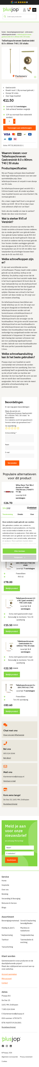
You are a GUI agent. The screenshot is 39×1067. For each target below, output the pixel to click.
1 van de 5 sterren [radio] (6, 428)
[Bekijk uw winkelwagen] (28, 10)
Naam (7, 445)
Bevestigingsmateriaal (15, 32)
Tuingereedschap (27, 935)
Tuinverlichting (7, 947)
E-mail (7, 452)
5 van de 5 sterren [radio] (18, 428)
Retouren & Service (9, 903)
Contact (5, 983)
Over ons (5, 889)
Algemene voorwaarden (10, 1057)
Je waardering (10, 426)
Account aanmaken (9, 974)
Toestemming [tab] (7, 514)
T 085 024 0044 (8, 1009)
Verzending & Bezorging (11, 898)
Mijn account (7, 978)
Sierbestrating (7, 935)
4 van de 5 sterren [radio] (15, 428)
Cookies (4, 1061)
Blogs (4, 907)
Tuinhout (5, 940)
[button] (19, 2)
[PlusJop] (11, 9)
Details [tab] (20, 514)
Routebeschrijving (9, 1027)
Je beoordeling (10, 433)
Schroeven (29, 32)
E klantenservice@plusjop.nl (13, 1014)
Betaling (5, 894)
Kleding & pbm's (8, 928)
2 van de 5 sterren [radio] (9, 428)
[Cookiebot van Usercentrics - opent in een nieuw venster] (28, 508)
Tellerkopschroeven (9, 34)
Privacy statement (26, 1057)
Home (4, 32)
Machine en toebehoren (25, 929)
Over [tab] (32, 514)
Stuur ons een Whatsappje (13, 735)
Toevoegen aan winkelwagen (19, 128)
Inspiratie (5, 885)
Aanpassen (18, 557)
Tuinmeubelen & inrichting (26, 941)
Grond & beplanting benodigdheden (28, 922)
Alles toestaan (19, 551)
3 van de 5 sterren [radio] (12, 428)
